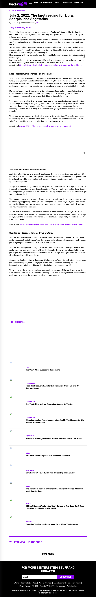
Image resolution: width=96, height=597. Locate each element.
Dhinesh (39, 23)
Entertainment (47, 3)
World (28, 453)
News (36, 3)
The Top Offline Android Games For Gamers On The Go (49, 404)
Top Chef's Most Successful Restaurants (43, 370)
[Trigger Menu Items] (30, 3)
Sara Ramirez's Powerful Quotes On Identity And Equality (50, 473)
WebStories (78, 3)
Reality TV (44, 586)
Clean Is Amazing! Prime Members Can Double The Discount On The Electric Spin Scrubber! (55, 421)
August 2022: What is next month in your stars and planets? (45, 126)
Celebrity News (74, 583)
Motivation (30, 436)
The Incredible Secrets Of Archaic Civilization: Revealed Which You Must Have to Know (54, 490)
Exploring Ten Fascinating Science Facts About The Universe (52, 524)
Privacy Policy (57, 590)
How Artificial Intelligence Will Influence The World (48, 456)
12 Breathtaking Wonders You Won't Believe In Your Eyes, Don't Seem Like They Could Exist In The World (55, 507)
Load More (48, 554)
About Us (78, 590)
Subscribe (65, 577)
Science (29, 522)
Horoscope (67, 3)
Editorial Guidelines (48, 593)
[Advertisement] (48, 294)
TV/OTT (57, 3)
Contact (69, 590)
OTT (52, 586)
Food (27, 367)
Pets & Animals (45, 583)
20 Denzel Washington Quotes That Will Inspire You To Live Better (54, 438)
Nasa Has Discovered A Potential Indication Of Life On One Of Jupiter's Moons (52, 387)
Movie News (24, 586)
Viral (35, 583)
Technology (30, 383)
